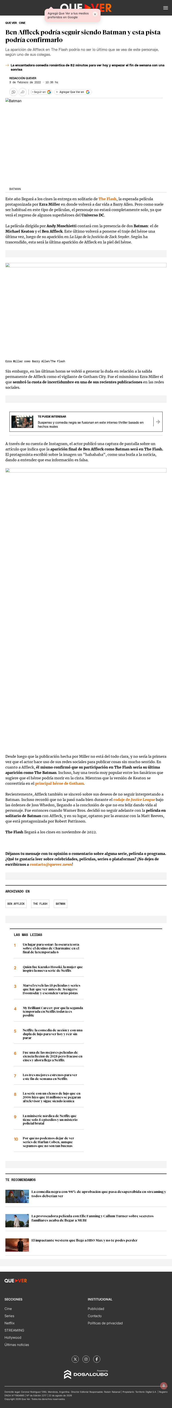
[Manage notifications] (163, 1385)
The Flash (107, 199)
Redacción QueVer (22, 78)
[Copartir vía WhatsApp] (13, 92)
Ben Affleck (16, 903)
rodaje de (134, 799)
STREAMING (14, 1330)
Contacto (95, 1316)
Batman (60, 903)
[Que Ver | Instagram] (86, 1359)
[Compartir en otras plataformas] (23, 92)
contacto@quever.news (51, 864)
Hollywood (12, 1337)
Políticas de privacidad (105, 1323)
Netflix (9, 1323)
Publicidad (96, 1309)
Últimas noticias (16, 1345)
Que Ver (11, 23)
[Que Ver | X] (75, 1359)
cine (22, 23)
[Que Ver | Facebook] (96, 1359)
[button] (165, 7)
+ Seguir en (39, 92)
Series (9, 1316)
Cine (8, 1309)
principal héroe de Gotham (59, 783)
